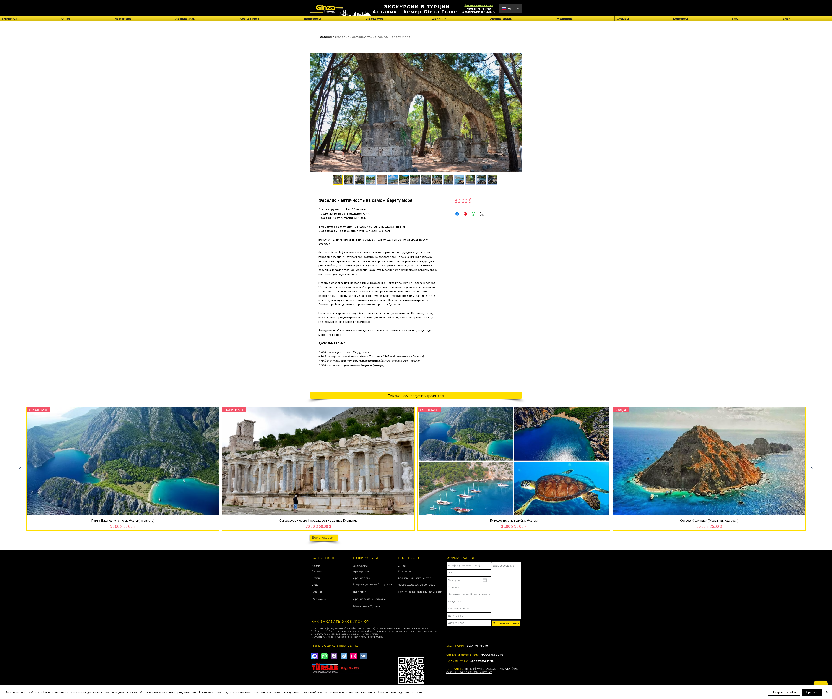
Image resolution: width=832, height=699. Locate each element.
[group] (416, 469)
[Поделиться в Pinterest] (465, 213)
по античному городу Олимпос (360, 360)
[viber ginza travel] (334, 656)
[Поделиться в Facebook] (457, 213)
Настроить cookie (784, 692)
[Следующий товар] (812, 468)
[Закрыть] (826, 692)
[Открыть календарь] (485, 580)
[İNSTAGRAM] (353, 656)
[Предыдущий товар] (20, 468)
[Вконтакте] (363, 656)
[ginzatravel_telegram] (344, 656)
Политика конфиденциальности (399, 692)
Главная (325, 37)
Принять (812, 692)
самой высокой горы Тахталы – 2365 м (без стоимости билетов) (383, 356)
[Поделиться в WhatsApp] (473, 213)
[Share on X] (481, 213)
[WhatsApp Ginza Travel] (324, 656)
